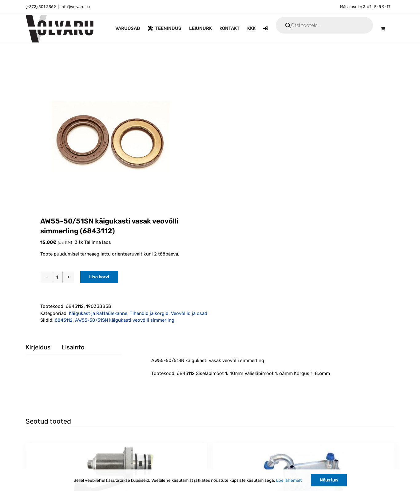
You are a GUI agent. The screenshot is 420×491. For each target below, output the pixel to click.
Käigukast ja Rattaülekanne (98, 313)
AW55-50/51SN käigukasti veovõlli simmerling (124, 320)
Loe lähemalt (289, 480)
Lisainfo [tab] (73, 347)
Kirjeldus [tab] (38, 347)
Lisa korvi (99, 277)
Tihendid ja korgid (149, 313)
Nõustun (329, 480)
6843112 (64, 320)
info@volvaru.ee (75, 6)
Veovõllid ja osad (189, 313)
